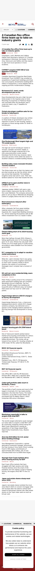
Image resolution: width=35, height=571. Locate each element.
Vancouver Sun (14, 186)
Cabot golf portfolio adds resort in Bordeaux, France (15, 383)
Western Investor (14, 94)
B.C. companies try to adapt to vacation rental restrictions (17, 253)
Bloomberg (13, 482)
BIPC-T (27, 353)
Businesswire (13, 440)
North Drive (13, 155)
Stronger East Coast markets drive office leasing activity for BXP (15, 458)
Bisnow (12, 418)
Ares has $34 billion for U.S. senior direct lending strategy (15, 438)
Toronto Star (12, 115)
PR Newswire (22, 360)
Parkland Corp (7, 360)
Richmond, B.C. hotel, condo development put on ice (13, 91)
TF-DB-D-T (21, 362)
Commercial (9, 53)
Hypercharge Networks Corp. (12, 302)
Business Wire (25, 375)
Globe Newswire (14, 350)
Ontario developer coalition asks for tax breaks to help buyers (17, 112)
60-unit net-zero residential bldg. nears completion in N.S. (17, 274)
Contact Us (19, 568)
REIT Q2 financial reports (11, 369)
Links (17, 386)
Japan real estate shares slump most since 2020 (16, 479)
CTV (10, 235)
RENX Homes (13, 145)
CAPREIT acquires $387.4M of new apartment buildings (15, 70)
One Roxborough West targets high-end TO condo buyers (17, 142)
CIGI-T (24, 356)
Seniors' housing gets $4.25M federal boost (16, 328)
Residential (9, 73)
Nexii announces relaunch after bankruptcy (14, 202)
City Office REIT (7, 374)
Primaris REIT (6, 375)
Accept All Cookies (18, 554)
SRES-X (19, 377)
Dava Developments (9, 97)
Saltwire (11, 277)
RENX (15, 53)
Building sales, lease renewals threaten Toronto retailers (17, 164)
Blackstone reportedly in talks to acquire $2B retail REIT (14, 415)
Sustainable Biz (14, 205)
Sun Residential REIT (9, 377)
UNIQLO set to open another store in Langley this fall (16, 183)
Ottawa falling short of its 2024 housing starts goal (17, 232)
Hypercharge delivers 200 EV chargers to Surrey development (17, 296)
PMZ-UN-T (15, 375)
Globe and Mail (14, 256)
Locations (21, 29)
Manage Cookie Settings (18, 559)
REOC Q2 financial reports (12, 348)
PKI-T (15, 360)
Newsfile (26, 377)
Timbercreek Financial (9, 362)
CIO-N (16, 374)
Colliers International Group (11, 356)
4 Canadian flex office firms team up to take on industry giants (17, 50)
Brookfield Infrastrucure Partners (13, 353)
